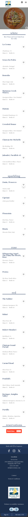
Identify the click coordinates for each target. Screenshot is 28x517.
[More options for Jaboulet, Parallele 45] (23, 158)
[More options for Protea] (23, 274)
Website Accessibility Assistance (14, 504)
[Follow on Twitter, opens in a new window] (19, 451)
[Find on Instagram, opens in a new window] (14, 451)
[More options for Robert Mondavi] (23, 332)
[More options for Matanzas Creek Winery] (23, 93)
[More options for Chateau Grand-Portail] (23, 348)
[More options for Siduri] (23, 317)
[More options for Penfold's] (23, 381)
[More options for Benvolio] (23, 78)
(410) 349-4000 (14, 466)
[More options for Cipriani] (23, 203)
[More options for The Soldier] (23, 301)
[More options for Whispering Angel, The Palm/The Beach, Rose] (23, 256)
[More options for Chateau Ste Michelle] (23, 142)
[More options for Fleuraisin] (23, 216)
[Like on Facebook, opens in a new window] (8, 451)
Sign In (6, 515)
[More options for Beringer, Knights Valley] (23, 397)
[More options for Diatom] (23, 111)
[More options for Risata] (23, 235)
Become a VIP (19, 515)
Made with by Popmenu (11, 446)
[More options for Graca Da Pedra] (23, 62)
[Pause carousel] (27, 28)
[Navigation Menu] (26, 2)
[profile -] (22, 2)
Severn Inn (14, 492)
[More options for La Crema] (23, 47)
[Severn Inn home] (8, 3)
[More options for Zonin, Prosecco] (23, 185)
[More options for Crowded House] (23, 127)
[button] (14, 49)
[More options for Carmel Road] (23, 366)
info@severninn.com (14, 468)
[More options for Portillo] (23, 412)
